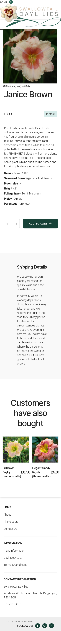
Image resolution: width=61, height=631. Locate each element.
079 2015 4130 (13, 604)
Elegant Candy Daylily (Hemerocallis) (41, 472)
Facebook (37, 625)
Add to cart (38, 223)
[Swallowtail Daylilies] (30, 15)
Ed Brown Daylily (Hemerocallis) (12, 472)
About (7, 514)
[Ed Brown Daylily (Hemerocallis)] (16, 449)
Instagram (44, 625)
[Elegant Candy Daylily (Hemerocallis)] (45, 449)
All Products (11, 521)
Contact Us (10, 528)
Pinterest (51, 625)
